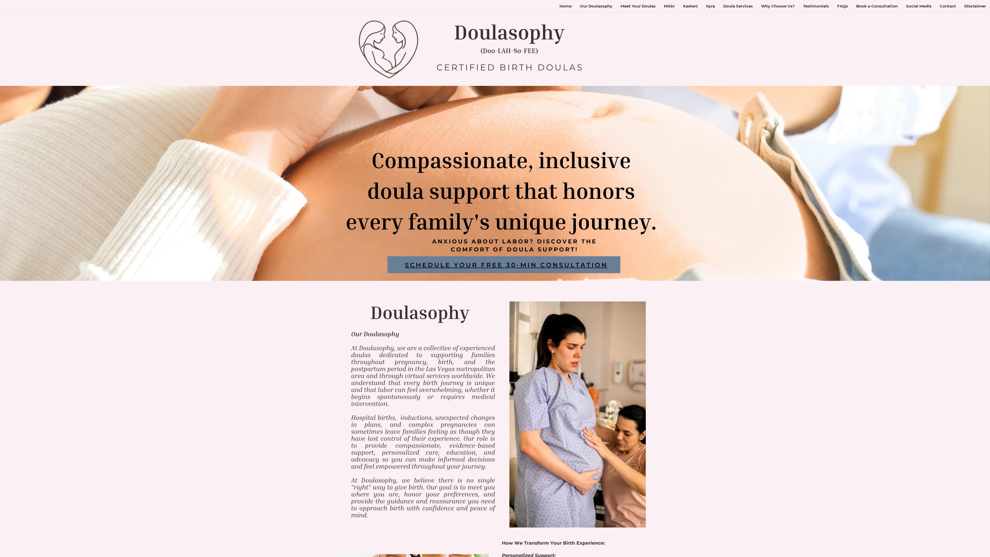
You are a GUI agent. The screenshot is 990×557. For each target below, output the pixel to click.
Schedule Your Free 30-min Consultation (506, 265)
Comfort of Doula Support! (514, 249)
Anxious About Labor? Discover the (514, 241)
